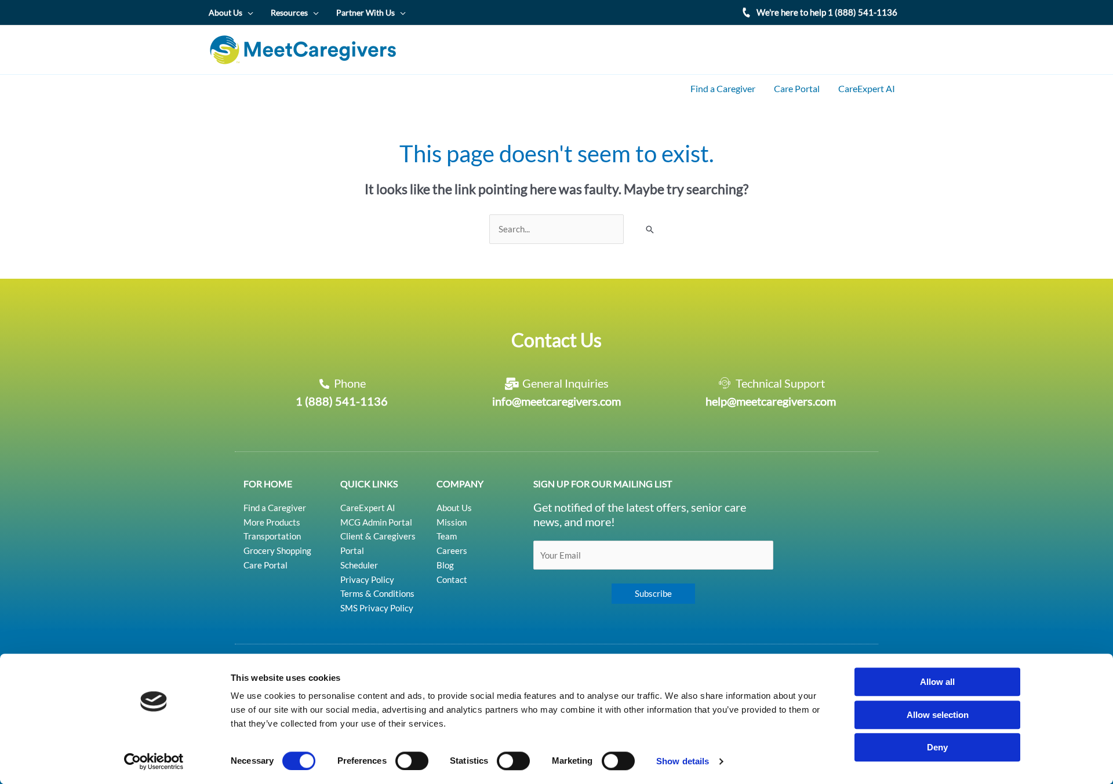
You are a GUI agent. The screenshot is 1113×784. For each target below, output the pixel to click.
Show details (682, 761)
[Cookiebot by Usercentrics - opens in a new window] (154, 761)
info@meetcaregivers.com (556, 401)
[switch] (411, 761)
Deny (937, 747)
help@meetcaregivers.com (770, 401)
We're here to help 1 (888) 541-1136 (826, 12)
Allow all (937, 682)
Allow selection (938, 715)
